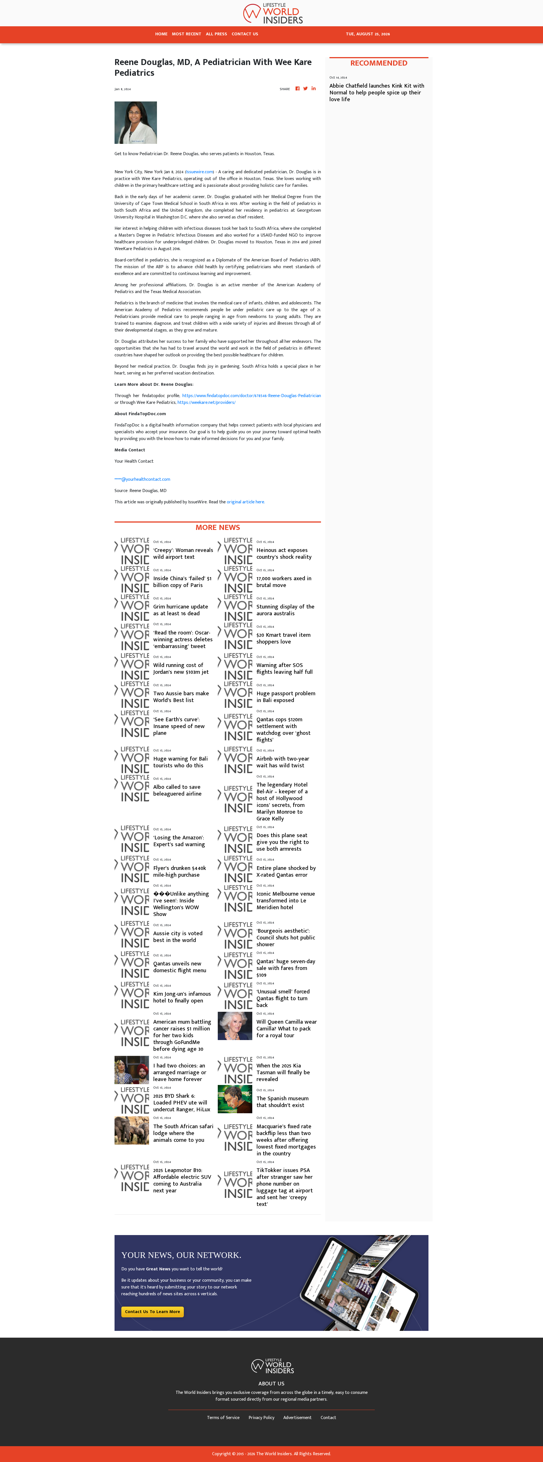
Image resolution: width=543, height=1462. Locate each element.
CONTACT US (245, 34)
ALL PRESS (216, 34)
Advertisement (297, 1418)
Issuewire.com (199, 172)
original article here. (246, 502)
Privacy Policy (261, 1418)
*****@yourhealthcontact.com (142, 479)
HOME (161, 34)
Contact (328, 1418)
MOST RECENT (186, 34)
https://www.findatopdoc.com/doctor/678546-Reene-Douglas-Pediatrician (251, 396)
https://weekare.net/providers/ (207, 402)
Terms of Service (223, 1418)
